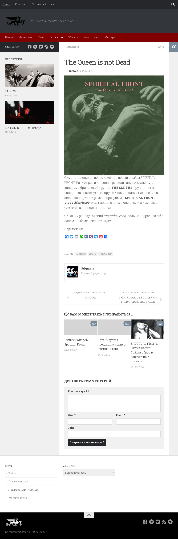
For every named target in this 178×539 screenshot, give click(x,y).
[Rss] (46, 47)
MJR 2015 (11, 91)
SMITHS (92, 253)
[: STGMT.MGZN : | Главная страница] (15, 21)
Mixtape (109, 37)
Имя (71, 415)
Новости (56, 37)
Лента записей (18, 481)
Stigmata (72, 71)
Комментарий (78, 391)
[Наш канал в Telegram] (35, 47)
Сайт (71, 427)
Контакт (21, 4)
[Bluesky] (52, 47)
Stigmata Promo (43, 4)
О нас (6, 4)
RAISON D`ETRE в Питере (23, 128)
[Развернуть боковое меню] (173, 47)
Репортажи (92, 37)
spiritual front (106, 253)
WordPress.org (17, 497)
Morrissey (81, 253)
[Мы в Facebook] (29, 47)
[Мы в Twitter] (41, 47)
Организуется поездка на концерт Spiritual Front (112, 344)
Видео (9, 37)
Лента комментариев (23, 489)
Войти (12, 473)
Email (120, 415)
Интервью (26, 37)
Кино (42, 37)
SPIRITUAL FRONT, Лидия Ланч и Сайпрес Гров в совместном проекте (144, 352)
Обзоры (73, 37)
